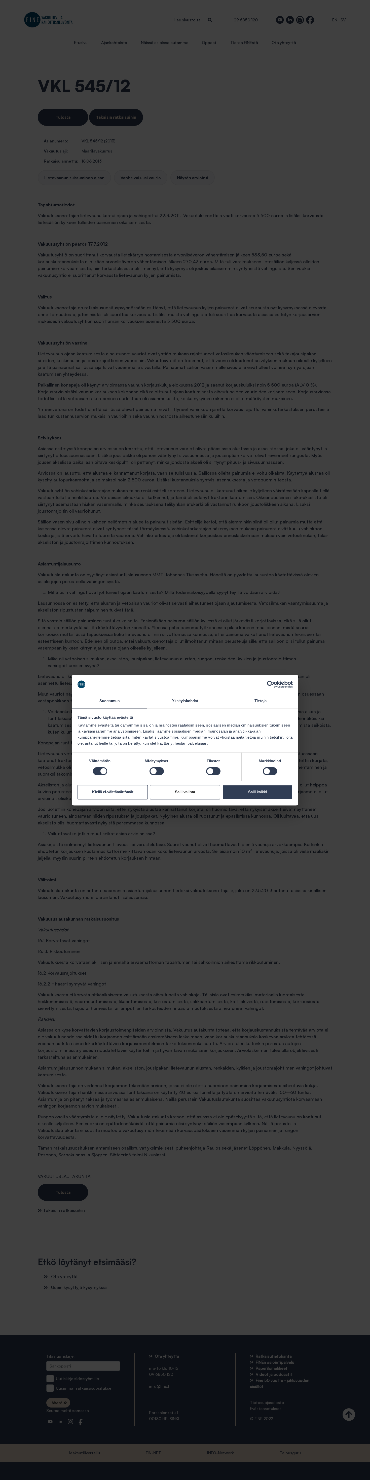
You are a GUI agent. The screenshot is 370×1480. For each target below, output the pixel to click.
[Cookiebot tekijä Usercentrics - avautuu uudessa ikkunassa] (271, 684)
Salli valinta (185, 792)
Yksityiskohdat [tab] (185, 701)
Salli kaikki (257, 792)
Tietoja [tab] (260, 701)
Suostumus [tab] (109, 701)
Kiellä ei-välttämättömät (112, 792)
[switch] (157, 771)
